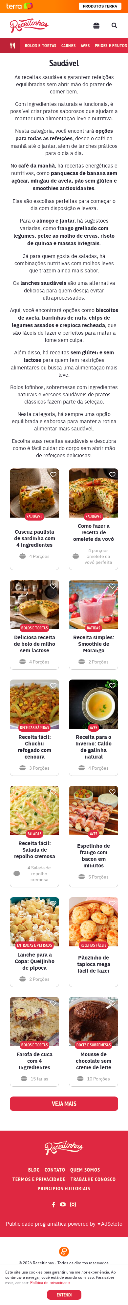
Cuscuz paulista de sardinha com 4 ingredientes (34, 538)
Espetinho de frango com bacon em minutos (93, 855)
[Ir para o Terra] (20, 6)
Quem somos (85, 1169)
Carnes (68, 46)
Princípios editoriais (64, 1188)
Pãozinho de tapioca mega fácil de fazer (93, 964)
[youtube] (63, 1204)
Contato (55, 1169)
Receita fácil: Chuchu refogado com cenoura (34, 747)
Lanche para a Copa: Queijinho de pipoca (34, 961)
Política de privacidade (50, 1282)
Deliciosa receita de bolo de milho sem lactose (34, 644)
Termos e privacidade (39, 1179)
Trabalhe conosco (93, 1179)
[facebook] (53, 1204)
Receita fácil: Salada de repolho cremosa (34, 850)
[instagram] (73, 1204)
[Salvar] (53, 475)
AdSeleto (111, 1223)
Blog (34, 1169)
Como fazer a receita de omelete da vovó (93, 532)
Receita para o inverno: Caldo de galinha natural (93, 747)
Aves (85, 46)
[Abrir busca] (114, 26)
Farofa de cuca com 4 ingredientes (35, 1061)
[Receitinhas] (29, 25)
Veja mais (64, 1103)
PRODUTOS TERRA (100, 6)
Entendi (64, 1295)
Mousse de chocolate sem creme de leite (93, 1061)
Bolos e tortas (41, 46)
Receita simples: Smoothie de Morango (93, 644)
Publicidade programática (36, 1223)
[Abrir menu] (96, 26)
